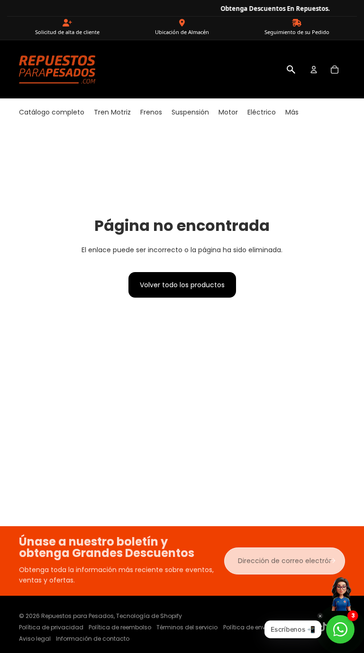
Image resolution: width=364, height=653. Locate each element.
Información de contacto (92, 639)
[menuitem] (51, 112)
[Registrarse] (332, 561)
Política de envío (247, 627)
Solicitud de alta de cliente (67, 31)
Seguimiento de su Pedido (296, 31)
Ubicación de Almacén (182, 31)
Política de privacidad (51, 627)
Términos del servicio (187, 627)
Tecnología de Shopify (149, 616)
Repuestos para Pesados (77, 616)
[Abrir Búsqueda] (291, 69)
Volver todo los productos (182, 285)
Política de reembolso (120, 627)
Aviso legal (35, 639)
